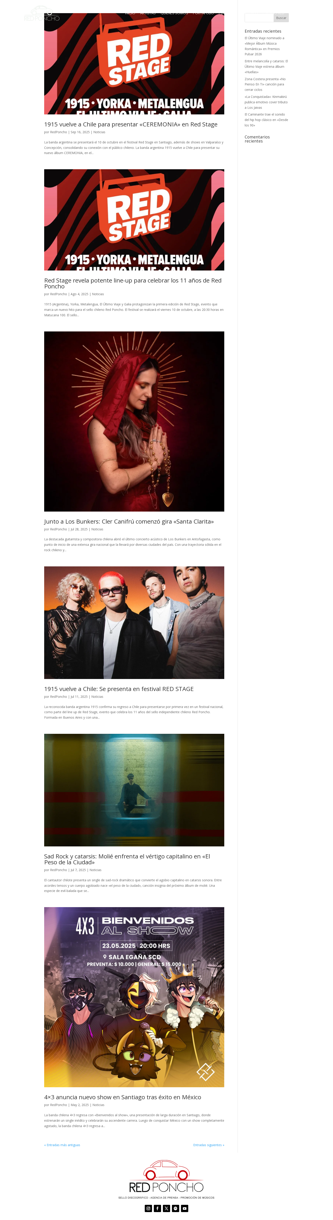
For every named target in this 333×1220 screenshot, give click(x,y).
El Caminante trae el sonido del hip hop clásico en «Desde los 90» (266, 119)
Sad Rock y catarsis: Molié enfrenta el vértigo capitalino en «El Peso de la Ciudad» (127, 859)
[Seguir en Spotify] (175, 1208)
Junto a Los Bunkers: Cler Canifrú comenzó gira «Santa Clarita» (129, 521)
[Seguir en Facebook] (157, 1208)
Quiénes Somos (174, 13)
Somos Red (248, 13)
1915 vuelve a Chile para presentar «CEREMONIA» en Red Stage (130, 124)
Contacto (299, 13)
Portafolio (203, 13)
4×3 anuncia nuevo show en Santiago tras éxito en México (122, 1097)
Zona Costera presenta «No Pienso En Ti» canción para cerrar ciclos (265, 84)
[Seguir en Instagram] (148, 1208)
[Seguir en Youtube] (184, 1208)
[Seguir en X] (166, 1208)
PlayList (226, 13)
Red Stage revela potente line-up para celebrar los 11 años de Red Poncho (133, 283)
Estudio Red (273, 13)
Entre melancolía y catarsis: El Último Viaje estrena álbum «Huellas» (266, 66)
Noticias (99, 132)
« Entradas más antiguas (62, 1145)
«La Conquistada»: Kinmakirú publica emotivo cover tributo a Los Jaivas (266, 102)
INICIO (130, 13)
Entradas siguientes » (208, 1145)
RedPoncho (58, 132)
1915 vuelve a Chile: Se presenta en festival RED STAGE (119, 689)
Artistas (148, 13)
